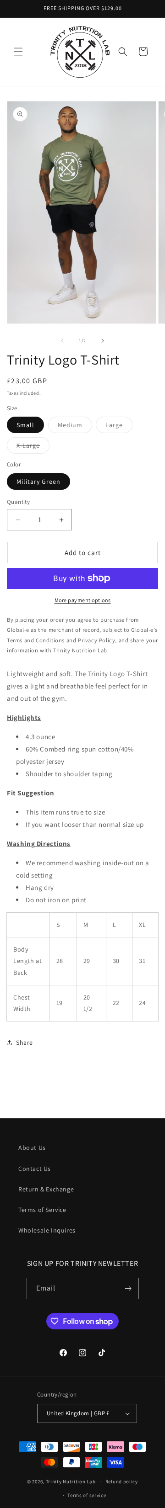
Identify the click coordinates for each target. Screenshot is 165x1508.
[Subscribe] (128, 1288)
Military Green (38, 481)
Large (118, 426)
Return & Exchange (46, 1189)
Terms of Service (42, 1210)
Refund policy (121, 1481)
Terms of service (86, 1495)
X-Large (33, 447)
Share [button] (24, 1042)
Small (25, 425)
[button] (18, 52)
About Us (32, 1147)
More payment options (83, 600)
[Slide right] (103, 341)
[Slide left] (62, 341)
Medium (75, 426)
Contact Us (34, 1168)
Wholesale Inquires (47, 1230)
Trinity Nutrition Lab (71, 1481)
